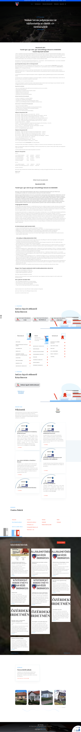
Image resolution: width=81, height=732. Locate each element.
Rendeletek (60, 0)
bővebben (13, 575)
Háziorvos (64, 0)
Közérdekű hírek (18, 565)
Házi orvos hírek (33, 0)
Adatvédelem (43, 727)
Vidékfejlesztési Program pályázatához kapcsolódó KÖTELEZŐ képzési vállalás (40, 593)
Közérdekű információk (27, 0)
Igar (46, 565)
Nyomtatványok (43, 0)
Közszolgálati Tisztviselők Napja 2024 (39, 621)
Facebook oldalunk (61, 542)
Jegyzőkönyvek (48, 0)
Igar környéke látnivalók (22, 678)
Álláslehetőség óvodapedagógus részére (61, 562)
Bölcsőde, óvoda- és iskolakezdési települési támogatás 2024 (18, 621)
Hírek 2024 (23, 565)
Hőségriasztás (14, 592)
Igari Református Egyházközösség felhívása (59, 581)
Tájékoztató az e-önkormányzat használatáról (20, 392)
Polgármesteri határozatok (54, 0)
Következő (63, 707)
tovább (19, 447)
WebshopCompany (43, 729)
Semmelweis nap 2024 (57, 609)
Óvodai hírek (18, 623)
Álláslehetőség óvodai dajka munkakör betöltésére (40, 563)
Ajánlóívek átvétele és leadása (17, 638)
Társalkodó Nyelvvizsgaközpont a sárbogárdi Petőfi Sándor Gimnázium (18, 563)
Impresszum (38, 727)
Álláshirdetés (38, 0)
